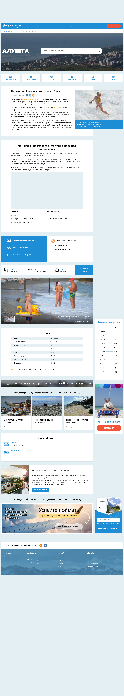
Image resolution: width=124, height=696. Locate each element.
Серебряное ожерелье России (95, 563)
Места (16, 31)
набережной (57, 107)
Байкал (59, 566)
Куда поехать (42, 26)
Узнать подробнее (40, 490)
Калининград (30, 562)
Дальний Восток (62, 558)
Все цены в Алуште (84, 270)
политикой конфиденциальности (106, 525)
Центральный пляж (13, 420)
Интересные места (11, 79)
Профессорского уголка (30, 99)
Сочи (38, 558)
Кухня (93, 79)
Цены (113, 79)
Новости (70, 26)
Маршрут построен (92, 558)
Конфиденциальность (8, 556)
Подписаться (108, 529)
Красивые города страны (93, 560)
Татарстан (60, 563)
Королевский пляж (44, 420)
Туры (62, 26)
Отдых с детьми (31, 79)
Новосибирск (40, 560)
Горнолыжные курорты (93, 566)
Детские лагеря (72, 79)
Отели (79, 26)
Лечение (88, 26)
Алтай (59, 560)
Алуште (32, 110)
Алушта (10, 31)
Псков (38, 563)
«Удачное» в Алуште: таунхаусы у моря (50, 470)
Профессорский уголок (77, 420)
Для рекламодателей (7, 553)
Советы (54, 26)
